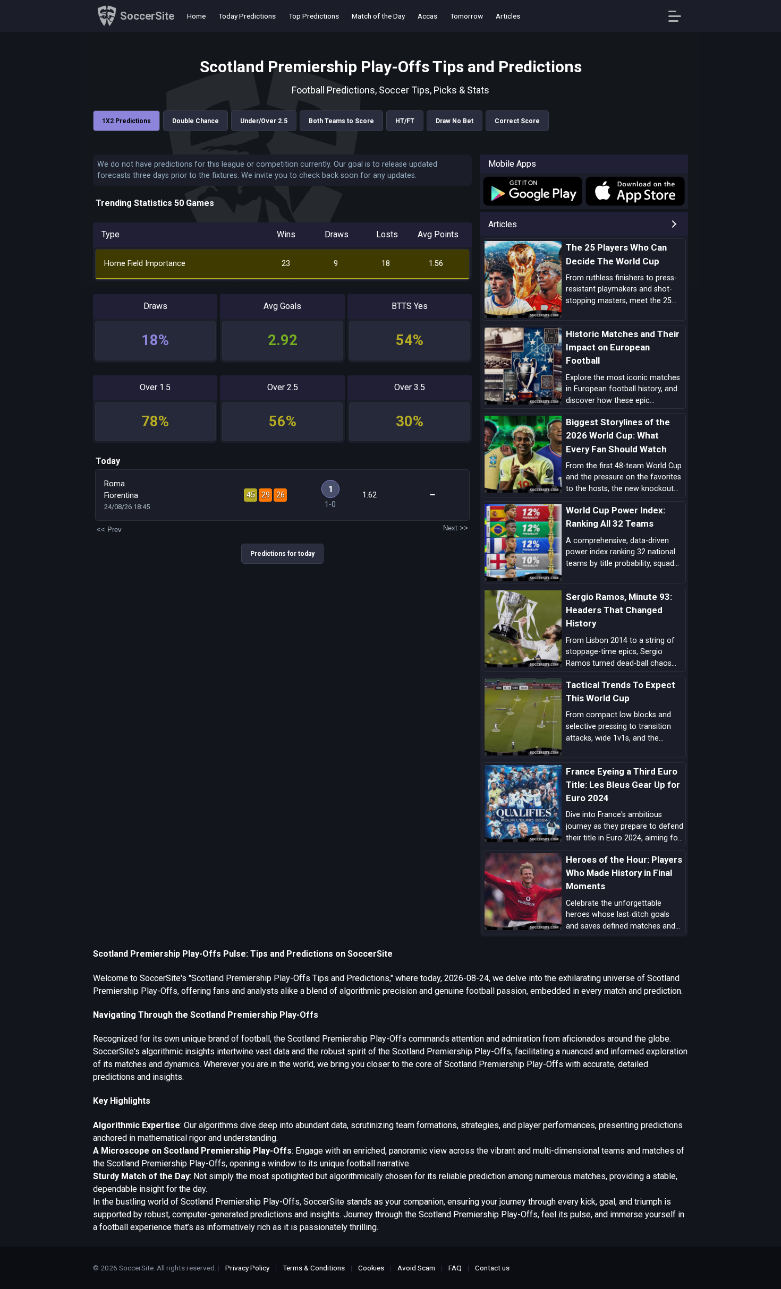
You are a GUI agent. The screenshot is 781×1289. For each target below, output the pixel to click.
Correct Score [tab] (517, 121)
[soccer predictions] (532, 191)
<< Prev (109, 530)
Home (196, 16)
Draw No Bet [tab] (454, 121)
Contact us (492, 1268)
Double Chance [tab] (195, 121)
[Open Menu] (678, 16)
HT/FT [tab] (404, 121)
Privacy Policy (247, 1268)
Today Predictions (247, 16)
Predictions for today (282, 553)
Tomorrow (466, 16)
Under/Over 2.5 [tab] (263, 121)
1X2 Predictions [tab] (126, 121)
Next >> (455, 528)
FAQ (455, 1268)
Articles (508, 16)
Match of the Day (378, 16)
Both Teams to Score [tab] (341, 121)
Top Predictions (313, 16)
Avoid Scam (416, 1268)
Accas (427, 16)
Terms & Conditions (314, 1268)
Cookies (371, 1268)
